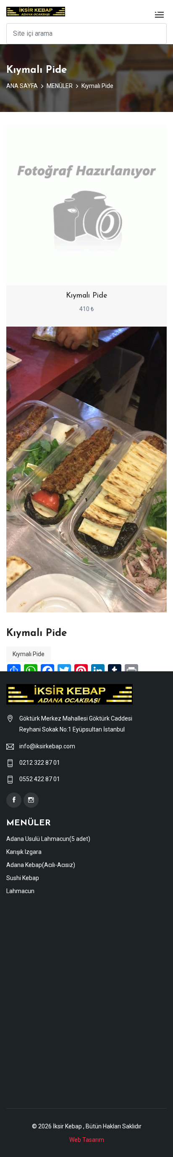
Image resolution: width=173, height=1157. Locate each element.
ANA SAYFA (22, 85)
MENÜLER (60, 85)
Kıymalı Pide (97, 85)
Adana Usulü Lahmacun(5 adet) (48, 838)
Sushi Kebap (22, 878)
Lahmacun (20, 891)
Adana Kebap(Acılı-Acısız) (40, 865)
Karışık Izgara (24, 851)
